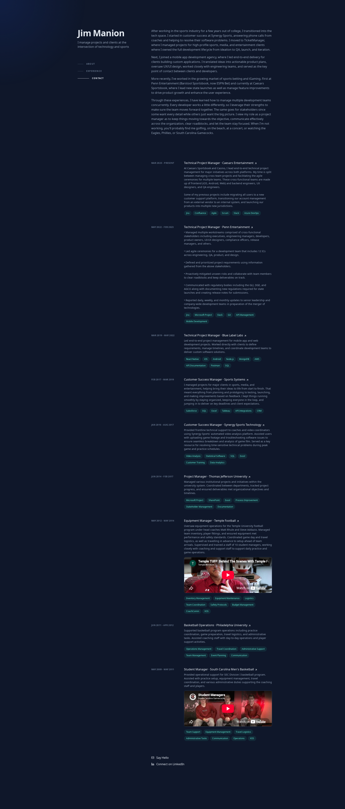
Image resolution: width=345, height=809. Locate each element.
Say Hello (162, 757)
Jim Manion (101, 33)
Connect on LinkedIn (170, 764)
